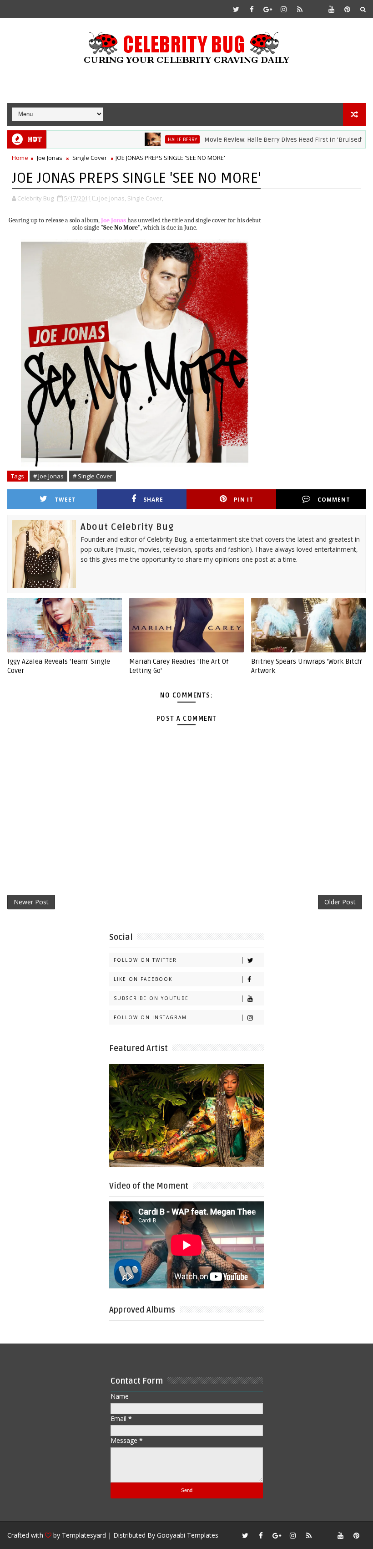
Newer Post (31, 902)
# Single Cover (92, 476)
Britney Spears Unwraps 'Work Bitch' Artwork (307, 666)
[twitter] (236, 9)
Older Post (340, 902)
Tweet (65, 499)
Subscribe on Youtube (151, 998)
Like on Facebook (143, 979)
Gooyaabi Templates (187, 1535)
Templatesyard (84, 1535)
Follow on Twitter (145, 960)
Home (20, 158)
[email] (316, 9)
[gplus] (268, 9)
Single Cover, (145, 198)
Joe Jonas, (112, 198)
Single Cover (89, 158)
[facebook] (252, 9)
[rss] (300, 9)
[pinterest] (347, 9)
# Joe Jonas (48, 476)
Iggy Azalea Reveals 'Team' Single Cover (58, 666)
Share (153, 499)
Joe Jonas (49, 158)
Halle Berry (156, 139)
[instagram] (284, 9)
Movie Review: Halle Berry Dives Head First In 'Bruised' (257, 140)
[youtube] (331, 9)
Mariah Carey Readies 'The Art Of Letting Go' (178, 666)
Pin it (243, 499)
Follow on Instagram (150, 1017)
